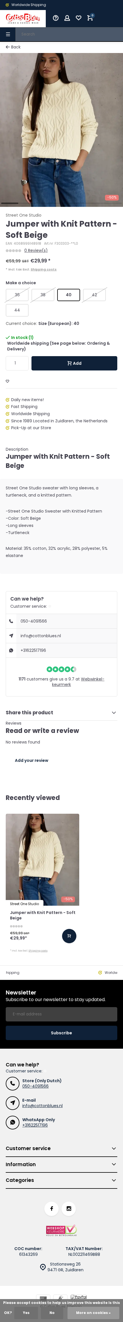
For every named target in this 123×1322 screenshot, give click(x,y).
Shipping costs (44, 269)
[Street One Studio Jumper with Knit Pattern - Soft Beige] (42, 860)
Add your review (31, 760)
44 (17, 310)
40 (69, 295)
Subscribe (61, 1033)
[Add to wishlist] (7, 381)
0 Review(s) (36, 250)
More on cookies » (93, 1313)
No (52, 1313)
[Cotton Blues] (23, 18)
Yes (26, 1313)
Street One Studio (23, 215)
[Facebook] (51, 1209)
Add (77, 363)
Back (16, 47)
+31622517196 (33, 650)
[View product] (69, 936)
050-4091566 (34, 621)
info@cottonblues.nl (41, 636)
